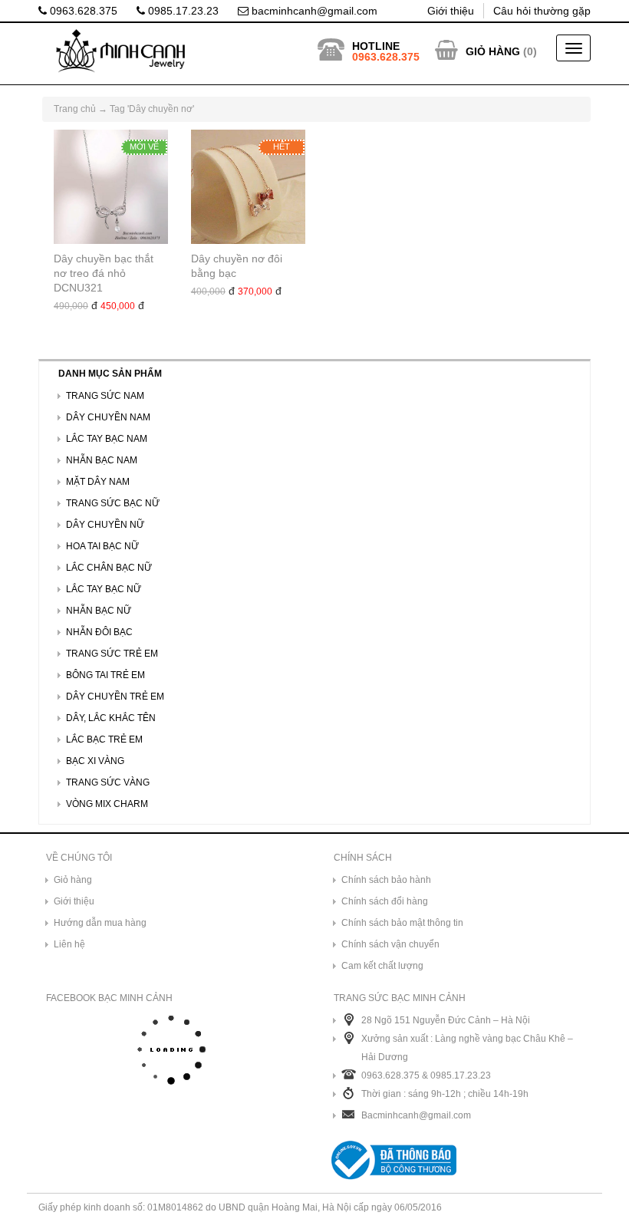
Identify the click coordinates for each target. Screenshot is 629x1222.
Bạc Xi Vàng (95, 761)
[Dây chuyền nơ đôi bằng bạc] (248, 187)
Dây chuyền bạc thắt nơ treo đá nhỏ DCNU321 (103, 273)
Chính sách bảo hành (386, 880)
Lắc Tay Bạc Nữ (103, 589)
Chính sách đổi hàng (384, 901)
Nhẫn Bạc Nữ (98, 610)
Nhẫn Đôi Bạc (99, 632)
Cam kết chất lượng (382, 965)
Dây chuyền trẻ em (115, 696)
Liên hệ (69, 944)
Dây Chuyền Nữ (105, 524)
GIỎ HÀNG (493, 51)
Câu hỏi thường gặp (542, 11)
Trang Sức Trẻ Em (112, 653)
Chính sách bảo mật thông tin (402, 922)
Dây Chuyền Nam (108, 417)
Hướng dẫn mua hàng (100, 922)
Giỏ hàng (73, 880)
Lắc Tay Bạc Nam (106, 438)
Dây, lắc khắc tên (111, 718)
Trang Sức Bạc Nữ (113, 503)
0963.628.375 (82, 11)
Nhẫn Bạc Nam (101, 460)
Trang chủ (75, 109)
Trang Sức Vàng (108, 782)
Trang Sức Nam (105, 395)
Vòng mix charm (107, 804)
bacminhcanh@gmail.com (313, 11)
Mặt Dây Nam (98, 481)
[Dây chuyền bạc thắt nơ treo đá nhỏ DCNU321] (111, 187)
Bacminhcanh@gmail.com (416, 1115)
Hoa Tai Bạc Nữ (102, 546)
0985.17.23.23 (182, 11)
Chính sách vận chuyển (390, 944)
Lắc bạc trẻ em (104, 739)
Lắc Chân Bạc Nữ (109, 567)
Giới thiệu (450, 11)
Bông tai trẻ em (105, 675)
